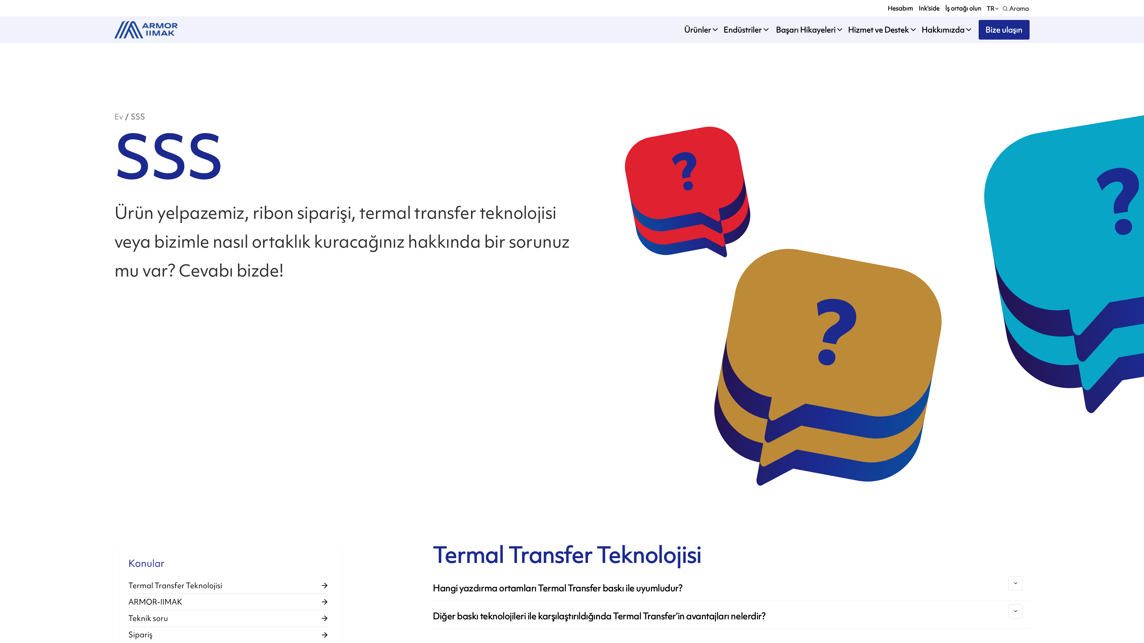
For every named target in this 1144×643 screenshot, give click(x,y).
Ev (118, 117)
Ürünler (697, 30)
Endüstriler (743, 30)
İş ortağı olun (963, 8)
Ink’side (929, 8)
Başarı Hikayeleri (805, 30)
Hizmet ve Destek (878, 30)
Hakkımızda (943, 30)
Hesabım (900, 8)
